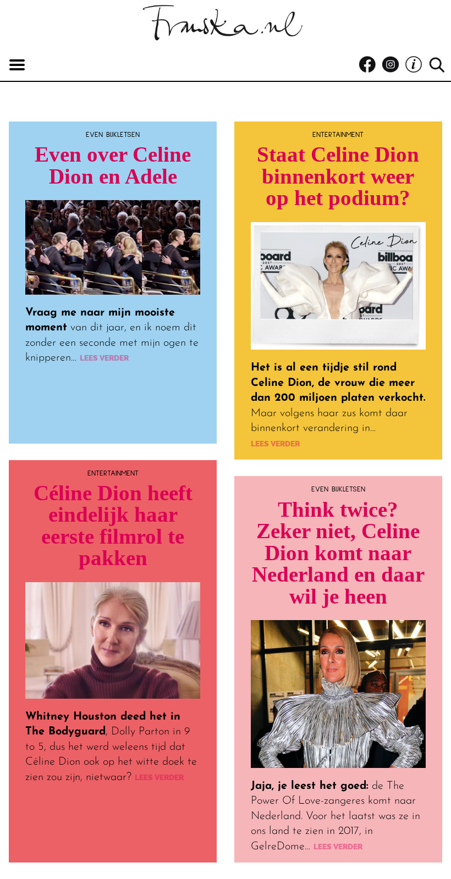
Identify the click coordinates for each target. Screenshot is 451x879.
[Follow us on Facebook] (370, 65)
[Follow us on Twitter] (416, 65)
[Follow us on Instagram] (393, 65)
